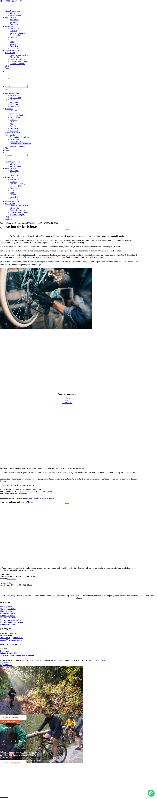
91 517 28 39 (5, 1)
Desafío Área (100, 660)
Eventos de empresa (8, 624)
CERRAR (4, 796)
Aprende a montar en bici (10, 620)
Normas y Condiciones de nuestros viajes (17, 655)
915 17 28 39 (5, 638)
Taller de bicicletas (7, 616)
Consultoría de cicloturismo (11, 622)
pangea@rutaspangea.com (11, 640)
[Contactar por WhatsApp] (151, 793)
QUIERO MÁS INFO (10, 721)
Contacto (4, 649)
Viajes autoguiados (8, 609)
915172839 (11, 579)
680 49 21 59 (17, 1)
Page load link (5, 662)
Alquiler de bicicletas (8, 613)
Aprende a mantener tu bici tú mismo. (39, 498)
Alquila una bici (6, 665)
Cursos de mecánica (8, 618)
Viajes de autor (6, 611)
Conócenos (4, 651)
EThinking (31, 223)
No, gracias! (6, 728)
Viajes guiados (6, 607)
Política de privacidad (9, 653)
